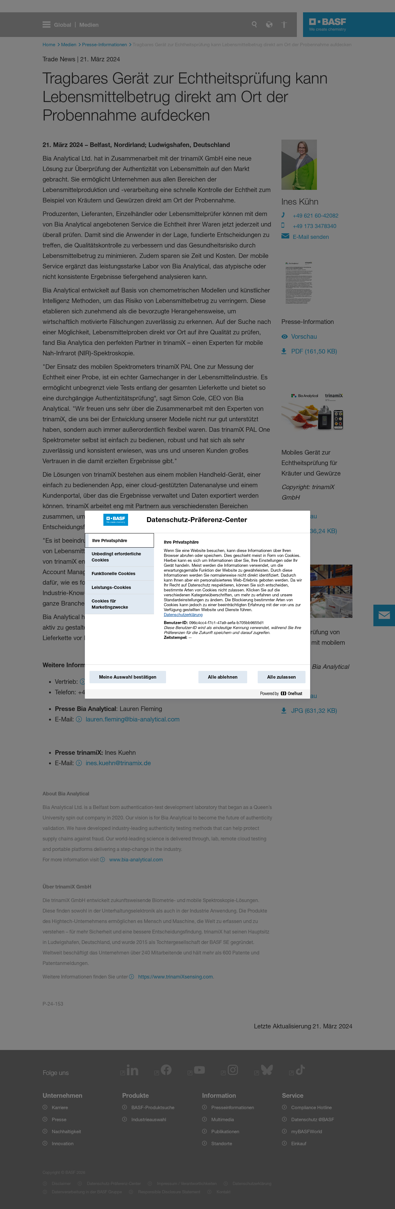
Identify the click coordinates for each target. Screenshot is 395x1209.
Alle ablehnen (223, 677)
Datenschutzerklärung (183, 614)
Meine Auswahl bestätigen (127, 677)
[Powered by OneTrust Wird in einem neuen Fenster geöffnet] (283, 694)
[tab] (119, 540)
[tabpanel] (234, 593)
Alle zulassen (281, 677)
